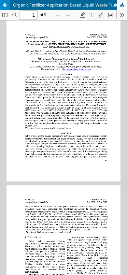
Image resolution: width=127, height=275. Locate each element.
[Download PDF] (122, 5)
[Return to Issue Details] (5, 5)
